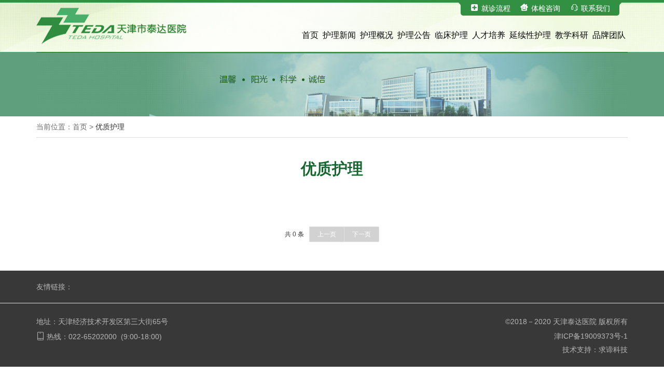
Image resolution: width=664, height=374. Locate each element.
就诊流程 (495, 8)
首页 (310, 35)
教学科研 (571, 35)
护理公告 (414, 35)
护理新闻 (339, 35)
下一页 (361, 234)
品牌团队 (609, 35)
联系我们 (595, 8)
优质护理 (110, 127)
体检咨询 (545, 8)
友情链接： (54, 287)
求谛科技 (613, 349)
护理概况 (376, 35)
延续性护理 (530, 35)
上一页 (326, 234)
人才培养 (488, 35)
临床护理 (451, 35)
